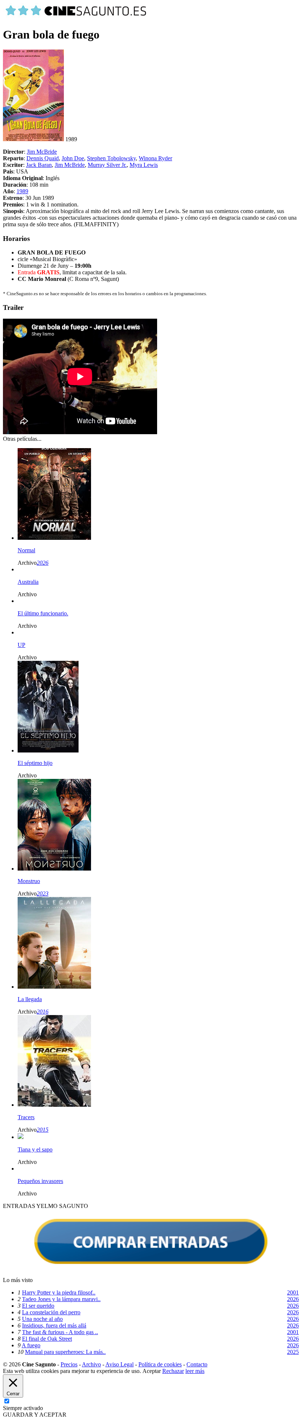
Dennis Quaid (42, 158)
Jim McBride (42, 152)
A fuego (31, 1345)
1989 (22, 191)
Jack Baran (39, 165)
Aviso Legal (119, 1364)
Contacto (196, 1364)
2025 (293, 1352)
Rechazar (173, 1371)
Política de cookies (160, 1364)
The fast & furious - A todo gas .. (60, 1332)
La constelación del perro (51, 1312)
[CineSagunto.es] (76, 17)
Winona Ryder (155, 158)
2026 (42, 563)
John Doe (73, 158)
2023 (42, 893)
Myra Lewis (144, 165)
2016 (42, 1011)
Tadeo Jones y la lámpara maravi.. (61, 1299)
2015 (42, 1130)
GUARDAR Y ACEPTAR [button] (34, 1414)
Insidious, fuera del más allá (54, 1325)
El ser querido (38, 1306)
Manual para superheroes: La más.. (65, 1352)
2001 (293, 1292)
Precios (69, 1364)
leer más (194, 1371)
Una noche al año (42, 1319)
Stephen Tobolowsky (111, 158)
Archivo (91, 1364)
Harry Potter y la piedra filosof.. (58, 1292)
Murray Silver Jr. (107, 165)
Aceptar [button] (151, 1371)
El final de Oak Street (47, 1339)
